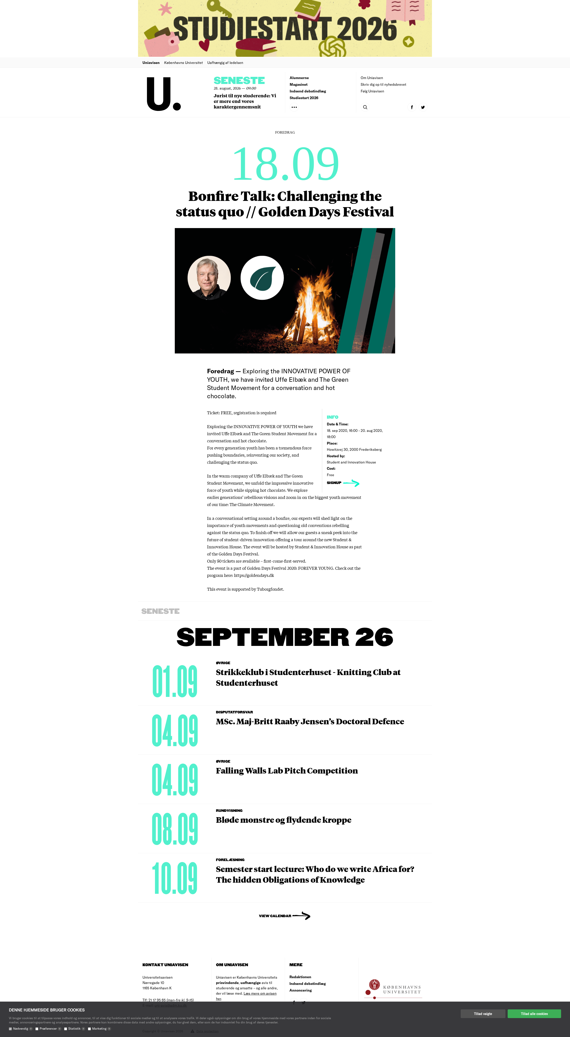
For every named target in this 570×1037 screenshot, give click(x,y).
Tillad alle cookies (534, 1014)
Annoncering (300, 990)
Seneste (239, 81)
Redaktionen (300, 977)
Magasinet (298, 84)
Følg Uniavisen (372, 91)
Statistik (76, 1028)
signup (334, 483)
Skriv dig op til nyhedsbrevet (383, 84)
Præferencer (50, 1028)
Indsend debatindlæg (308, 91)
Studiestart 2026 (304, 98)
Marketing (101, 1028)
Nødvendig (22, 1028)
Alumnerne (299, 78)
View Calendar (275, 916)
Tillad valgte (483, 1014)
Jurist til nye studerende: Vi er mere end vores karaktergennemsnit (245, 101)
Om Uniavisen (372, 78)
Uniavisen (151, 62)
